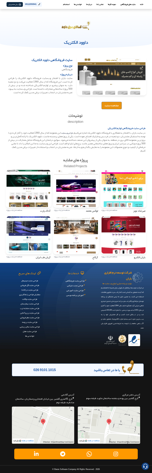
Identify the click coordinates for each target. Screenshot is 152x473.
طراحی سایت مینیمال (29, 280)
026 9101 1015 (44, 370)
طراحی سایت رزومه (29, 322)
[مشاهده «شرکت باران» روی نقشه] (109, 425)
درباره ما (89, 4)
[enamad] (134, 339)
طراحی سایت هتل (30, 331)
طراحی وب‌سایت (67, 133)
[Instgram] (115, 454)
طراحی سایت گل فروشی (29, 285)
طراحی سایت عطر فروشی (29, 317)
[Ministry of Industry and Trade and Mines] (110, 339)
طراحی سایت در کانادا (29, 290)
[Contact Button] (145, 466)
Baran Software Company (65, 469)
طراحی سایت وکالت (29, 299)
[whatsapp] (89, 454)
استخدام (66, 4)
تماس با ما (99, 4)
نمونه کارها (112, 4)
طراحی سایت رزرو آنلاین (29, 313)
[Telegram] (62, 454)
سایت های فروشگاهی (128, 4)
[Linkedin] (36, 454)
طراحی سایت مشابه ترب (29, 308)
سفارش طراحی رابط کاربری (29, 294)
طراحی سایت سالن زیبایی (30, 327)
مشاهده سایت (112, 105)
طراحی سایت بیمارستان (29, 304)
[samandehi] (122, 339)
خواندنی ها (78, 4)
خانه (141, 4)
